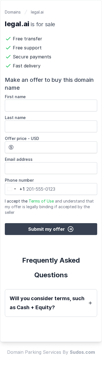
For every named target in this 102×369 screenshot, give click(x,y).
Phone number (19, 180)
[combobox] (15, 189)
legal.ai (37, 12)
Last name (15, 117)
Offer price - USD (22, 138)
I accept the (49, 207)
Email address (19, 159)
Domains (13, 12)
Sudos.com (82, 352)
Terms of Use (41, 201)
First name (15, 96)
